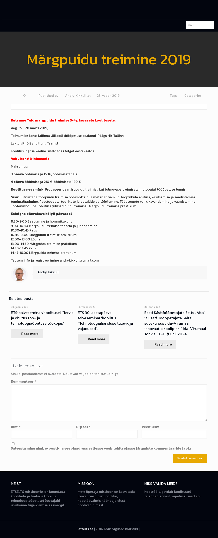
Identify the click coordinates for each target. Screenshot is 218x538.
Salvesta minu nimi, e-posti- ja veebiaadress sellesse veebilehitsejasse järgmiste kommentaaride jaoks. (101, 448)
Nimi (16, 427)
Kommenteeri (24, 381)
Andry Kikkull (75, 95)
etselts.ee (85, 528)
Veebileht (150, 427)
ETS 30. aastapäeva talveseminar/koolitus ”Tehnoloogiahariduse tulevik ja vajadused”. (105, 320)
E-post (83, 427)
